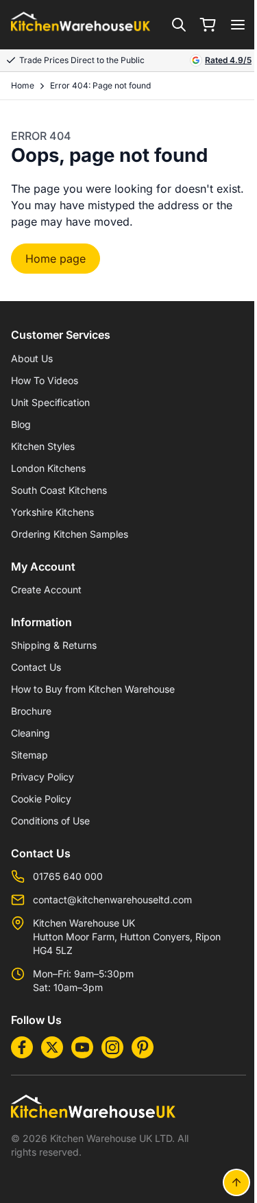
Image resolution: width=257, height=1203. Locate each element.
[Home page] (80, 24)
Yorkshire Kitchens (52, 512)
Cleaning (30, 733)
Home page (55, 258)
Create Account (46, 589)
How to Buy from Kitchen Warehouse (93, 689)
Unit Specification (50, 402)
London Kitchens (48, 468)
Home (22, 85)
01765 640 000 (68, 876)
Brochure (31, 711)
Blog (21, 424)
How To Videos (44, 380)
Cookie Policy (41, 799)
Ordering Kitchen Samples (69, 534)
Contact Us (36, 667)
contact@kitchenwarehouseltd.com (112, 899)
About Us (32, 358)
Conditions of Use (50, 820)
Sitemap (29, 755)
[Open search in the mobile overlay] (179, 24)
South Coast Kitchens (59, 490)
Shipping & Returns (54, 645)
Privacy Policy (42, 777)
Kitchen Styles (43, 446)
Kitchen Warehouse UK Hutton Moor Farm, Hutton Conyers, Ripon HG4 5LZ (127, 936)
